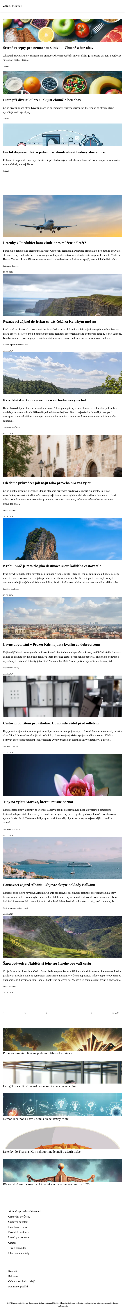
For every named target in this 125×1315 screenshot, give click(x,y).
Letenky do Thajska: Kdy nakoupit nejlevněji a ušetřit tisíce (41, 1151)
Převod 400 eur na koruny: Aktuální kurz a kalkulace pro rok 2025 (46, 1184)
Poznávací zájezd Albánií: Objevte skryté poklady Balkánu (49, 885)
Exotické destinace (11, 589)
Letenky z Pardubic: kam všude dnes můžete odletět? (44, 243)
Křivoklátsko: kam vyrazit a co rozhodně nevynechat (44, 400)
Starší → (117, 1013)
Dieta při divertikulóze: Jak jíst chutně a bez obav (42, 100)
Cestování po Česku (11, 428)
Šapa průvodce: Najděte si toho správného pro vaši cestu (47, 963)
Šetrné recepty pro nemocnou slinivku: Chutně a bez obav (48, 48)
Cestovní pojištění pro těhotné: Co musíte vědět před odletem (51, 723)
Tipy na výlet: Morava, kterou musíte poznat (38, 802)
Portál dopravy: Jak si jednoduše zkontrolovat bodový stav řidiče (54, 152)
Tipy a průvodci (9, 510)
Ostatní (6, 66)
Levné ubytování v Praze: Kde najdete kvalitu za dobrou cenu (51, 644)
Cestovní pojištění (10, 746)
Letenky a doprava (10, 266)
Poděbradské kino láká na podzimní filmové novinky (37, 1053)
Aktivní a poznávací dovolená (15, 345)
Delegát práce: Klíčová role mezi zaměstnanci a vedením (39, 1086)
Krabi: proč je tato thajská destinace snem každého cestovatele (52, 566)
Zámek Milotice (12, 5)
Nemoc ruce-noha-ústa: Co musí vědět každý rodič (35, 1119)
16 (90, 1013)
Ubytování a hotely (11, 668)
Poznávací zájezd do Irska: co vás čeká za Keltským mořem (49, 321)
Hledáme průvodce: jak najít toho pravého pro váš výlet (47, 483)
